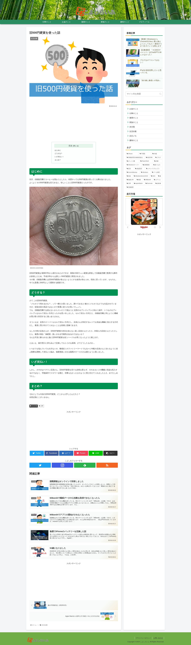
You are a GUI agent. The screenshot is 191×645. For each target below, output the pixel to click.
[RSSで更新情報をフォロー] (107, 465)
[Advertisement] (73, 124)
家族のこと (133, 122)
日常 (42, 406)
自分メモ (133, 136)
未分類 (132, 127)
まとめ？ (58, 160)
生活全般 (34, 406)
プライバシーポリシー (143, 638)
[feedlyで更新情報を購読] (85, 465)
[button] (160, 94)
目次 (70, 146)
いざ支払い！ (59, 157)
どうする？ (58, 153)
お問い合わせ (158, 638)
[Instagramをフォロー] (62, 465)
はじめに (58, 150)
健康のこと (133, 118)
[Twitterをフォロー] (40, 465)
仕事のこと (133, 113)
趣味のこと (133, 140)
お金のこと (133, 109)
